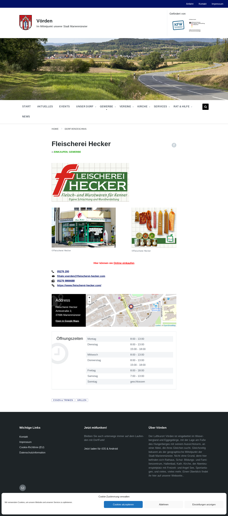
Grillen (81, 400)
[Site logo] (25, 29)
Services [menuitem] (160, 106)
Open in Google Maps (67, 321)
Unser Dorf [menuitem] (84, 106)
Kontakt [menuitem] (202, 4)
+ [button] (89, 297)
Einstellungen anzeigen (204, 504)
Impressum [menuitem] (217, 4)
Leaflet (158, 325)
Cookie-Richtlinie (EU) (31, 447)
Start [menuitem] (26, 106)
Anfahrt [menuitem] (189, 4)
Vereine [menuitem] (125, 106)
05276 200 (63, 271)
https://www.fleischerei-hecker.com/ (79, 285)
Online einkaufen (124, 263)
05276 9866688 (66, 280)
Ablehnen (163, 504)
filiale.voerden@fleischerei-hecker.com (81, 276)
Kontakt (23, 436)
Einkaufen (61, 152)
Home (55, 129)
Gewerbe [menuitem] (106, 106)
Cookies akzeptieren (123, 504)
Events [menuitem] (64, 106)
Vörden (44, 20)
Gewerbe (75, 152)
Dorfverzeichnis (76, 129)
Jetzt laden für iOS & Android (101, 448)
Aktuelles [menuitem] (45, 106)
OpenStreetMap (170, 325)
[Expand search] (205, 107)
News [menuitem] (26, 116)
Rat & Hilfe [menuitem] (182, 106)
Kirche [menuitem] (142, 106)
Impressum (25, 442)
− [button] (89, 301)
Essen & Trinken (63, 400)
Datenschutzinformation (32, 452)
